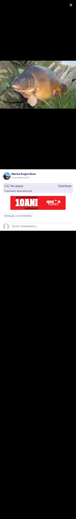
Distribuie (64, 186)
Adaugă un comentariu (18, 215)
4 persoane (10, 190)
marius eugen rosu (23, 173)
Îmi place (17, 186)
